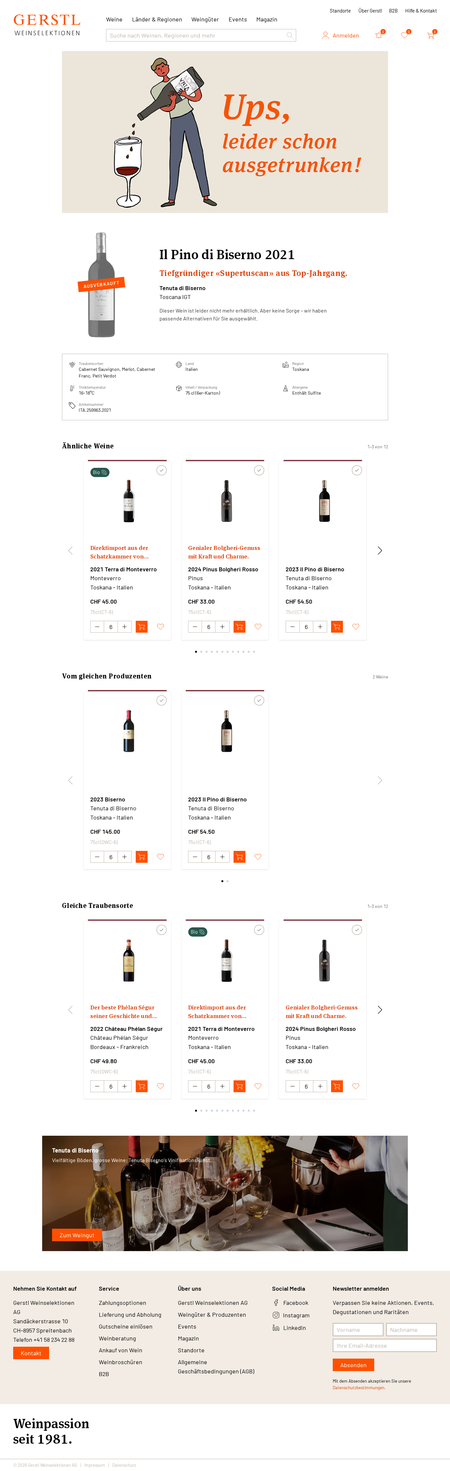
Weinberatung (117, 1338)
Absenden (353, 1364)
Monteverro (105, 578)
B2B (393, 11)
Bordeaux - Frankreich (119, 1046)
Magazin (266, 19)
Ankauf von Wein (120, 1350)
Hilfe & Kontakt (421, 11)
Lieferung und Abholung (130, 1314)
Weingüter (205, 19)
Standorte (340, 11)
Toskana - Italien (111, 587)
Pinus (195, 578)
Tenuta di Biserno (182, 287)
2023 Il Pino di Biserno (315, 569)
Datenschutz (124, 1465)
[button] (290, 35)
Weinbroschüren (120, 1362)
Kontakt (31, 1353)
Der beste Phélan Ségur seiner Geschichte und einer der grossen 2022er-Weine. (126, 1012)
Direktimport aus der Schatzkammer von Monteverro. (119, 552)
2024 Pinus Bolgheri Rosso (223, 569)
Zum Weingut (77, 1235)
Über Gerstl (370, 11)
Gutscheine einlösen (126, 1326)
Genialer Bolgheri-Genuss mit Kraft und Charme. (224, 552)
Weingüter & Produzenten (212, 1314)
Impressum (94, 1465)
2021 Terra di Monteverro (123, 569)
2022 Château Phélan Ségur (126, 1028)
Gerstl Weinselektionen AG (213, 1302)
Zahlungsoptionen (122, 1302)
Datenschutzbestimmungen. (359, 1387)
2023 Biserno (107, 799)
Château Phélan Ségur (119, 1037)
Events (238, 19)
